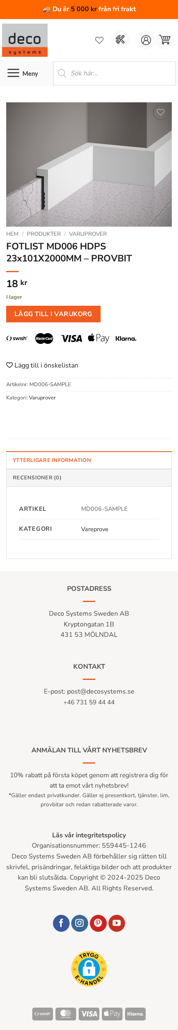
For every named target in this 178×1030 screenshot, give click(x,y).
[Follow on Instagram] (79, 923)
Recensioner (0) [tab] (37, 477)
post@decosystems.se (101, 691)
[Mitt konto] (146, 40)
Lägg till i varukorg (53, 313)
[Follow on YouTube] (116, 923)
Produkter (44, 234)
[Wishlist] (99, 40)
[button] (164, 40)
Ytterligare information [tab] (52, 460)
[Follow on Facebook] (61, 923)
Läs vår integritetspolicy (89, 835)
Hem (12, 234)
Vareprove (94, 529)
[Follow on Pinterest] (98, 923)
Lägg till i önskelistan (45, 365)
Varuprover (88, 234)
